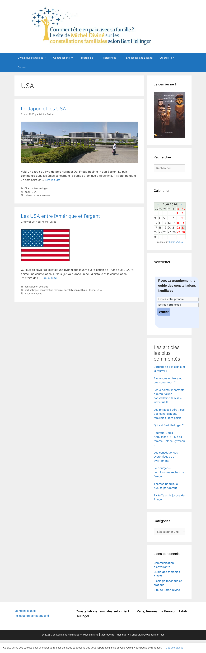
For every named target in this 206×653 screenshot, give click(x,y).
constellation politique (36, 286)
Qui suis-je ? (166, 57)
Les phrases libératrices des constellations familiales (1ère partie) (169, 413)
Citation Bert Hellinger (36, 188)
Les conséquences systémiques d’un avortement (166, 456)
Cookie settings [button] (174, 647)
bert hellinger (31, 290)
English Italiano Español (139, 57)
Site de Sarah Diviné (167, 589)
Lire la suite (52, 179)
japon (27, 191)
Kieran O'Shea (176, 242)
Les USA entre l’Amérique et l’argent (60, 216)
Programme (86, 57)
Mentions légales (25, 610)
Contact (22, 67)
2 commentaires (33, 293)
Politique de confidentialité (31, 615)
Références (109, 57)
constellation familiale (51, 290)
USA (34, 191)
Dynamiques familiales (30, 57)
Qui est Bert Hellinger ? (169, 425)
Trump (92, 290)
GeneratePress (155, 634)
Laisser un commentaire (37, 195)
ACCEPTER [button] (194, 647)
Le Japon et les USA (43, 108)
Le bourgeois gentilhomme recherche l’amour (169, 472)
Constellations (61, 57)
